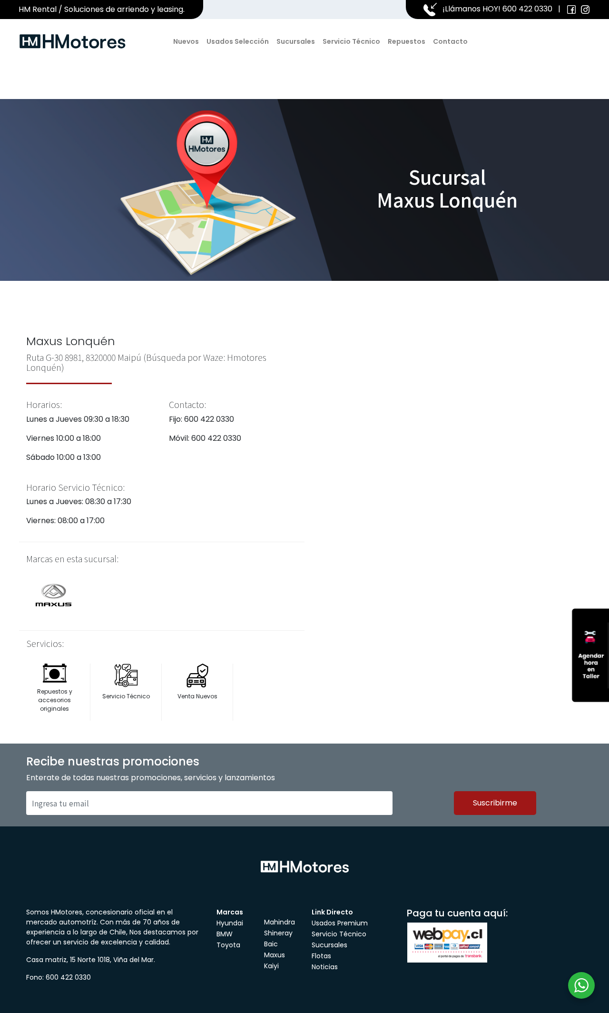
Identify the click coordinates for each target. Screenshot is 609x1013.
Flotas (321, 956)
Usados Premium (340, 923)
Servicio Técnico (351, 41)
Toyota (228, 945)
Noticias (325, 967)
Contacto (450, 41)
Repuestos (406, 41)
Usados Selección (237, 41)
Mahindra (279, 922)
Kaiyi (271, 966)
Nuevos (186, 41)
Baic (271, 944)
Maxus (274, 955)
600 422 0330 (527, 8)
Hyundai (229, 923)
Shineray (278, 933)
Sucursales (295, 41)
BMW (224, 934)
